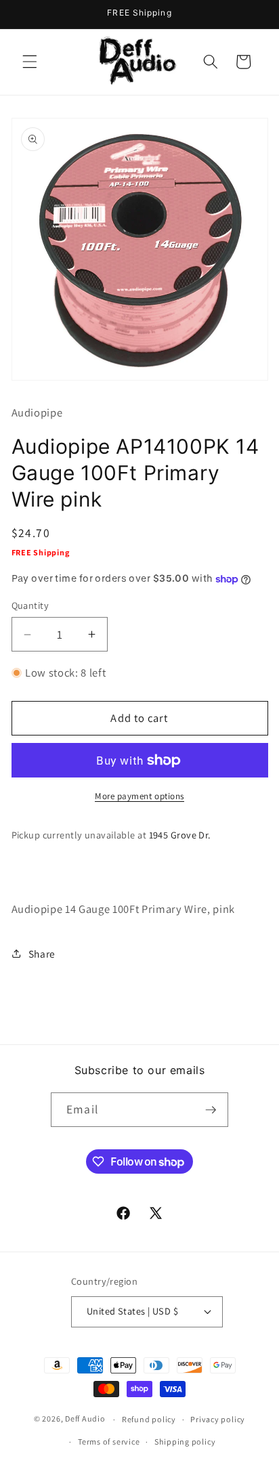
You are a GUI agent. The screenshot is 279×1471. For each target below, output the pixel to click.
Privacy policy (217, 1419)
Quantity (30, 605)
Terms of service (109, 1441)
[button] (30, 61)
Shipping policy (185, 1441)
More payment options (139, 796)
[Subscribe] (210, 1110)
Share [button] (42, 953)
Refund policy (149, 1419)
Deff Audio (85, 1419)
